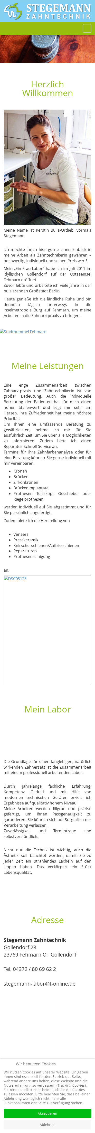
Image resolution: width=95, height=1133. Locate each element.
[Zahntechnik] (47, 11)
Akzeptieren (47, 1113)
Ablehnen (48, 1124)
